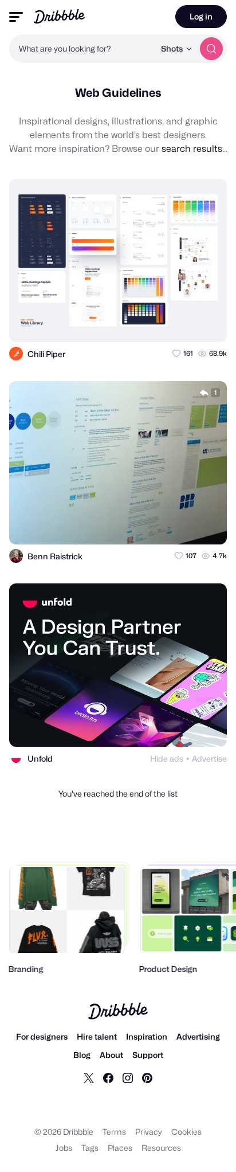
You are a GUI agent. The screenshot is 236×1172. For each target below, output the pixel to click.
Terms (114, 1131)
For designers (42, 1036)
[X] (89, 1077)
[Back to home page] (59, 16)
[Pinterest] (147, 1077)
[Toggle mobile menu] (16, 17)
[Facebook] (108, 1077)
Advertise (209, 758)
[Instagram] (128, 1077)
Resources (161, 1148)
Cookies (186, 1131)
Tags (90, 1148)
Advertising (198, 1036)
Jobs (64, 1148)
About (111, 1055)
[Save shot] (185, 323)
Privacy (148, 1131)
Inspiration (146, 1036)
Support (147, 1055)
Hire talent (97, 1036)
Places (120, 1148)
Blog (82, 1055)
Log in (201, 16)
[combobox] (82, 48)
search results (192, 148)
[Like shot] (208, 323)
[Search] (211, 48)
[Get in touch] (162, 323)
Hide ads (166, 758)
